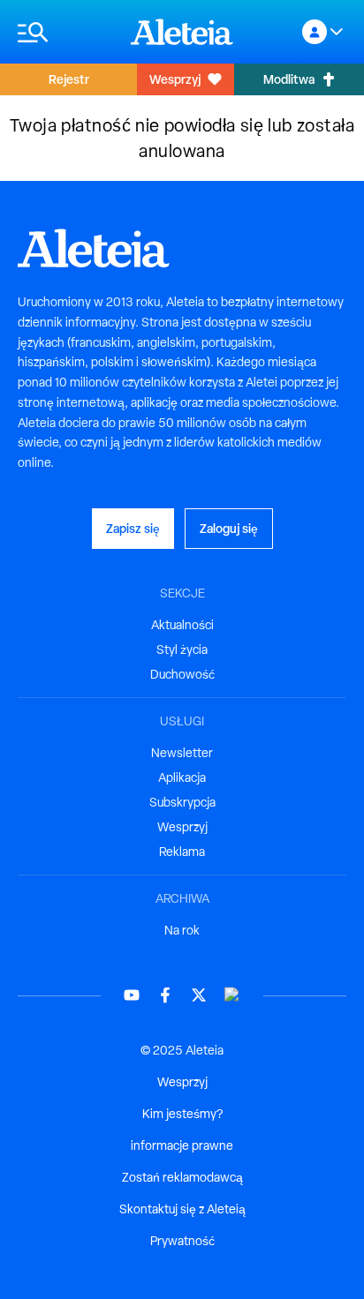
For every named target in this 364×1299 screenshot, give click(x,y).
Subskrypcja (182, 802)
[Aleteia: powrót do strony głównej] (182, 31)
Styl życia (182, 649)
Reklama (182, 852)
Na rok (182, 930)
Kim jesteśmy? (182, 1114)
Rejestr (69, 79)
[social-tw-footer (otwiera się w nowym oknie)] (199, 995)
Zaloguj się (229, 528)
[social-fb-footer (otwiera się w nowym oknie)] (165, 995)
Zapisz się (133, 528)
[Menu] (65, 32)
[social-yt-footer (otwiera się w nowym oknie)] (132, 995)
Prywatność (182, 1241)
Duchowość (182, 674)
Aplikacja (182, 777)
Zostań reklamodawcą (182, 1177)
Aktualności (182, 625)
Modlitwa (289, 79)
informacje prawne (182, 1145)
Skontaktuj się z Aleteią (182, 1209)
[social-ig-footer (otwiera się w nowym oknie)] (232, 995)
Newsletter (182, 753)
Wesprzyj (175, 79)
